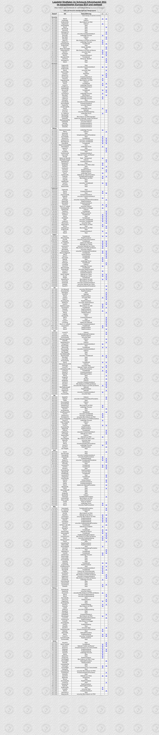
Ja (102, 19)
